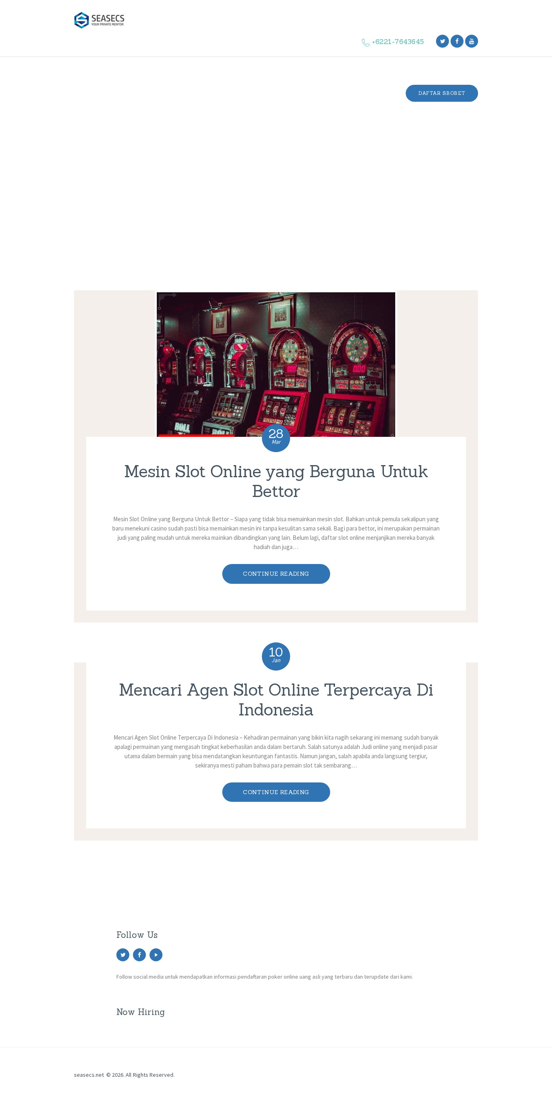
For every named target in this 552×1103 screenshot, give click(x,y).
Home (248, 194)
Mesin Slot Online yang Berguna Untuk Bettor (276, 481)
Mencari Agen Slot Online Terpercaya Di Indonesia (276, 700)
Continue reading (276, 573)
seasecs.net (89, 1074)
